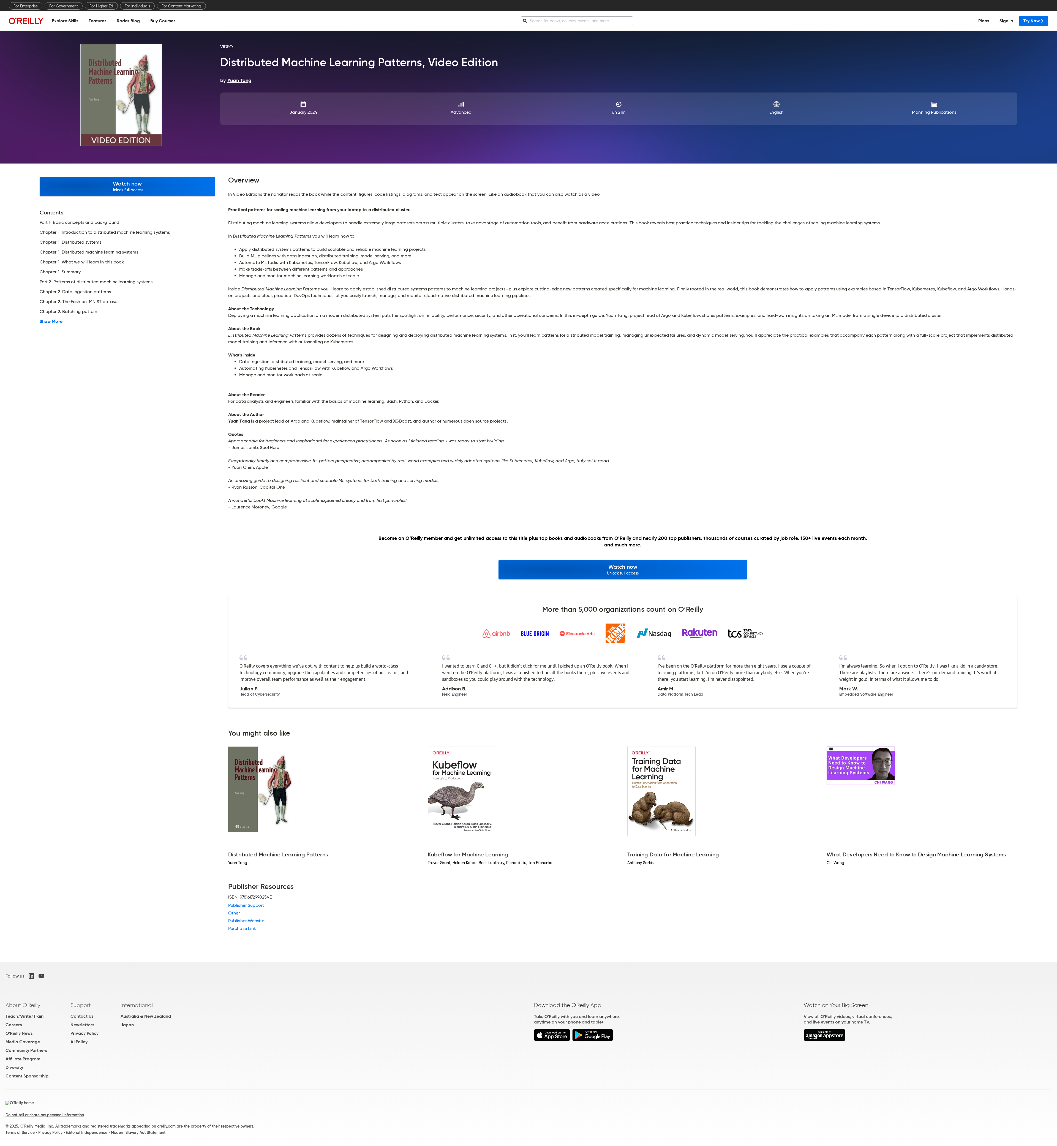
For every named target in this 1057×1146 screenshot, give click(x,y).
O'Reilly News (19, 1033)
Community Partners (26, 1050)
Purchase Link (242, 928)
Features (97, 21)
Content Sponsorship (27, 1076)
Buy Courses (162, 21)
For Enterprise (25, 6)
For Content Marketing (181, 6)
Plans (983, 21)
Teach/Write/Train (24, 1016)
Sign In (1006, 21)
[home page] (26, 20)
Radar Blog (128, 21)
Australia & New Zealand (146, 1016)
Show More (51, 321)
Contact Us (81, 1016)
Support (80, 1005)
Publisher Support (246, 905)
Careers (14, 1025)
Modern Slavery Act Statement (138, 1132)
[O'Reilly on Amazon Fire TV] (824, 1039)
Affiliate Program (23, 1059)
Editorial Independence (86, 1132)
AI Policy (79, 1042)
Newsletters (82, 1025)
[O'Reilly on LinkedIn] (31, 976)
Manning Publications (934, 112)
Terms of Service (20, 1132)
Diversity (14, 1067)
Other (234, 913)
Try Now (1031, 21)
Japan (127, 1025)
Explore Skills (65, 21)
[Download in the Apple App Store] (552, 1039)
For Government (63, 6)
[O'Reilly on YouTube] (41, 976)
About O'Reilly (23, 1005)
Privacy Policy (84, 1033)
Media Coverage (23, 1042)
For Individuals (137, 6)
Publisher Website (246, 920)
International (137, 1005)
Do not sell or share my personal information (45, 1114)
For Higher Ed (101, 6)
